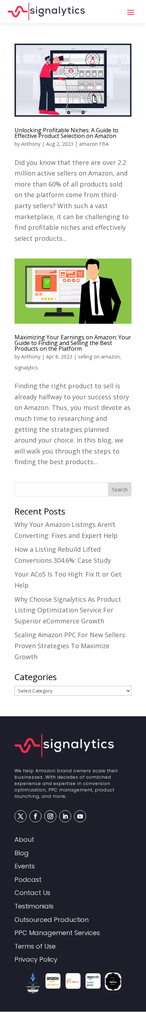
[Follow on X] (21, 816)
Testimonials (34, 906)
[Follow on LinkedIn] (65, 816)
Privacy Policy (36, 960)
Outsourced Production (52, 920)
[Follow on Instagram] (50, 816)
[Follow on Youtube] (80, 816)
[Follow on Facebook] (35, 816)
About (24, 840)
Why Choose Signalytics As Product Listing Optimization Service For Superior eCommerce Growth (68, 610)
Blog (22, 853)
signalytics (26, 367)
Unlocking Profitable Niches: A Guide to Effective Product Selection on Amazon (66, 133)
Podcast (28, 880)
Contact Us (32, 893)
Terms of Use (35, 947)
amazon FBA (94, 143)
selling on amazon (99, 356)
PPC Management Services (57, 933)
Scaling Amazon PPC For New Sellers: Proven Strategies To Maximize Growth (71, 645)
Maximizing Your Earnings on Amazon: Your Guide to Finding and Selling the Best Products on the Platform (73, 342)
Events (25, 866)
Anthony (30, 143)
